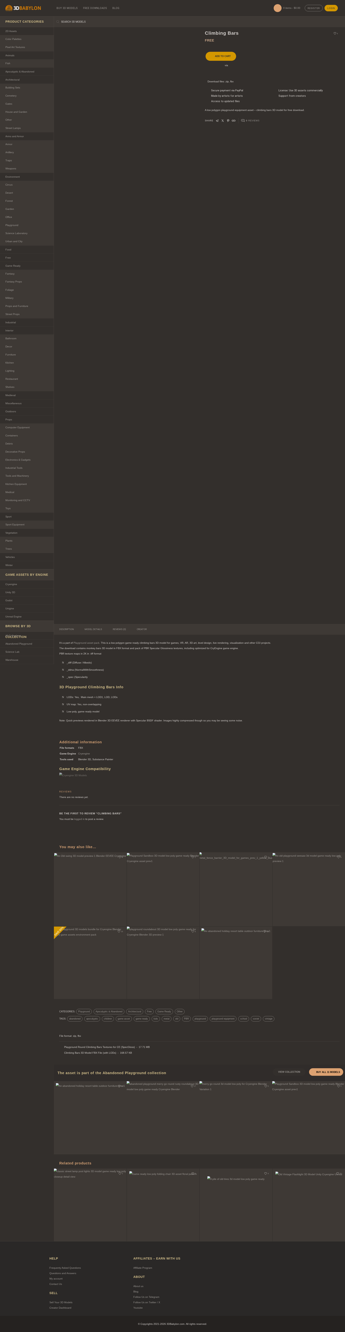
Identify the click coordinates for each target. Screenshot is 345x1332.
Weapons (10, 168)
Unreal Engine (13, 616)
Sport (8, 516)
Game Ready (12, 265)
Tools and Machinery (17, 475)
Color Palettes (13, 39)
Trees (8, 548)
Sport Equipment (14, 524)
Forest (9, 200)
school (243, 1018)
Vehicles (10, 557)
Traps (8, 160)
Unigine (9, 608)
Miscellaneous (13, 403)
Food (8, 249)
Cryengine (11, 584)
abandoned (74, 1018)
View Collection (289, 1072)
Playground (11, 225)
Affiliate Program (142, 1267)
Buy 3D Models (67, 8)
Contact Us (55, 1284)
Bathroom (11, 338)
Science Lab (12, 651)
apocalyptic (92, 1018)
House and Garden (16, 111)
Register (314, 8)
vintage (268, 1018)
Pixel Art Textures (15, 47)
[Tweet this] (222, 120)
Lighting (9, 370)
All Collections (13, 635)
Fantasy (10, 273)
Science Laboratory (16, 233)
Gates (8, 103)
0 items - (291, 7)
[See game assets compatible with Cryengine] (79, 775)
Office (8, 217)
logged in (79, 819)
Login (331, 8)
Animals (9, 55)
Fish (7, 63)
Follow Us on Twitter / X (146, 1302)
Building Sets (12, 87)
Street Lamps (13, 128)
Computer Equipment (17, 427)
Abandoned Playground (18, 643)
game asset (124, 1018)
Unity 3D (10, 592)
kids (156, 1018)
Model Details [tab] (93, 629)
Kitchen (9, 362)
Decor (8, 346)
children (108, 1018)
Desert (9, 192)
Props (8, 419)
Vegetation (11, 532)
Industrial (10, 322)
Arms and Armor (14, 136)
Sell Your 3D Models (60, 1302)
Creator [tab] (142, 629)
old (176, 1018)
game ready (142, 1018)
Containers (11, 435)
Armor (8, 144)
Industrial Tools (13, 467)
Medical (9, 492)
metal (166, 1018)
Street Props (12, 314)
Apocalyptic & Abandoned (19, 71)
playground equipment (223, 1018)
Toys (8, 508)
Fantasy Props (13, 281)
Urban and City (13, 241)
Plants (8, 540)
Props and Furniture (16, 306)
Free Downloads (95, 8)
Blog (115, 8)
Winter (9, 565)
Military (9, 297)
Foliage (9, 289)
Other (8, 119)
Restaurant (11, 378)
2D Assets (11, 31)
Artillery (9, 152)
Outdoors (10, 411)
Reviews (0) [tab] (119, 629)
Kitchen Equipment (16, 484)
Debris (9, 443)
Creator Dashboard (60, 1307)
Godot (8, 600)
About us (138, 1286)
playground (200, 1018)
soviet (256, 1018)
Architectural (12, 79)
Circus (9, 184)
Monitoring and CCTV (17, 500)
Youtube (138, 1307)
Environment (12, 176)
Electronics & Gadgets (18, 459)
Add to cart (223, 56)
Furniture (10, 354)
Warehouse (11, 659)
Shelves (9, 387)
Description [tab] (66, 629)
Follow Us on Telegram (146, 1296)
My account (56, 1278)
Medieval (10, 395)
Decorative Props (15, 451)
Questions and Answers (62, 1273)
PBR (186, 1018)
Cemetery (11, 95)
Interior (9, 330)
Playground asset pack (86, 642)
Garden (9, 208)
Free (8, 257)
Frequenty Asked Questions (65, 1267)
